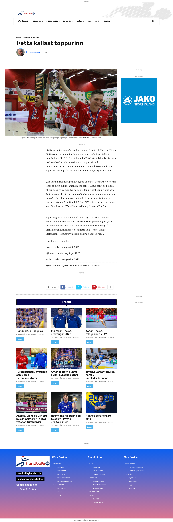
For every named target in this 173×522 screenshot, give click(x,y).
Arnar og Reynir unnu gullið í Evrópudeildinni (64, 373)
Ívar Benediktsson (33, 52)
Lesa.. (20, 339)
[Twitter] (26, 489)
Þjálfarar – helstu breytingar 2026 (63, 253)
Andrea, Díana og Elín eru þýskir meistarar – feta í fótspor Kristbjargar (31, 419)
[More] (110, 287)
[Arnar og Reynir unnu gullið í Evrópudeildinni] (66, 358)
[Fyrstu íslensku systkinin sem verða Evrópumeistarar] (31, 358)
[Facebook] (17, 489)
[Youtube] (32, 489)
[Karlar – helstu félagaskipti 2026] (101, 318)
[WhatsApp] (29, 489)
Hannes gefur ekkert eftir (98, 417)
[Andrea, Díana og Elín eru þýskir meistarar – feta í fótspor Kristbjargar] (31, 402)
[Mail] (23, 489)
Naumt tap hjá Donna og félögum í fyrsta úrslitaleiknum (66, 419)
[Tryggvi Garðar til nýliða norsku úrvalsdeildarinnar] (101, 358)
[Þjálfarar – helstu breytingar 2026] (66, 318)
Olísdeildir (26, 37)
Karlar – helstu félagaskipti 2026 (62, 259)
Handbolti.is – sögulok (57, 241)
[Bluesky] (35, 489)
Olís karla (36, 37)
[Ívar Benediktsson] (21, 52)
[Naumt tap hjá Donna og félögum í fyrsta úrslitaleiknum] (66, 402)
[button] (153, 21)
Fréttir (18, 37)
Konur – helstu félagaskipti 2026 (62, 247)
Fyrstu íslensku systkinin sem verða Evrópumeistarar (73, 265)
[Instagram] (20, 489)
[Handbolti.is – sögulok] (31, 318)
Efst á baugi (20, 334)
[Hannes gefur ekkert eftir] (101, 402)
